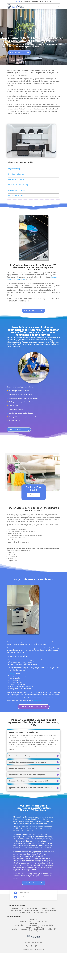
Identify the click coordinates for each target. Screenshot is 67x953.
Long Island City (47, 925)
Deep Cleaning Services (16, 179)
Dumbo (28, 927)
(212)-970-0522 (21, 896)
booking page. (38, 701)
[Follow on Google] (27, 946)
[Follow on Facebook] (31, 946)
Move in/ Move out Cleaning (18, 185)
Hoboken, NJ (33, 931)
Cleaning (11, 674)
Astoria (14, 929)
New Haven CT (39, 929)
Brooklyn (33, 923)
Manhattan (33, 919)
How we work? (16, 910)
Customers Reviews (49, 910)
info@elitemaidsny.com (23, 892)
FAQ (53, 908)
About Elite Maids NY (29, 908)
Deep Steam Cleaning (15, 195)
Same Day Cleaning (31, 910)
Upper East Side (42, 921)
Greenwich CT (25, 929)
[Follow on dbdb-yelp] (40, 946)
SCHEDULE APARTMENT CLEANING (33, 706)
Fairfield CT (51, 929)
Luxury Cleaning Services (16, 190)
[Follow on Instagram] (35, 946)
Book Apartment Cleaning (19, 429)
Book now (33, 495)
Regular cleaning (14, 169)
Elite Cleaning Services (16, 174)
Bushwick (39, 927)
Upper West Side (26, 921)
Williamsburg (20, 925)
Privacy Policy (25, 912)
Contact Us (44, 908)
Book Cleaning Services (33, 119)
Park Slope (33, 925)
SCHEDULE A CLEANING (19, 52)
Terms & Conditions (40, 912)
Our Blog (15, 908)
